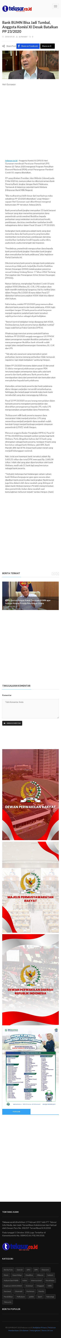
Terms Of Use (47, 1330)
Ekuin (6, 1275)
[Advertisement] (30, 124)
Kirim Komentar (13, 723)
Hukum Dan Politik (11, 1280)
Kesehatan (50, 1280)
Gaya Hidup (16, 1275)
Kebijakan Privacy (40, 1327)
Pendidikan (8, 1297)
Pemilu (41, 1291)
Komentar (7, 695)
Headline (29, 1275)
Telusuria (7, 1302)
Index (25, 1280)
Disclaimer (24, 1330)
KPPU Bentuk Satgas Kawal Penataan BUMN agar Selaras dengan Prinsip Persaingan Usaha (28, 601)
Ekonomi (45, 1270)
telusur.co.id (11, 160)
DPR (36, 1270)
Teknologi (50, 1297)
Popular (16, 1111)
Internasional (36, 1280)
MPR (50, 1286)
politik (31, 1297)
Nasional (7, 1291)
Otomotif (18, 1291)
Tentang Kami (35, 1330)
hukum (50, 1275)
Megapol (40, 1286)
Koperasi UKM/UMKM (13, 1286)
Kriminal (29, 1286)
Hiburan (40, 1275)
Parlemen (30, 1291)
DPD (28, 1270)
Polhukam (21, 1297)
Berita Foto (8, 1270)
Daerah (20, 1270)
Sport (40, 1297)
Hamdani (24, 36)
